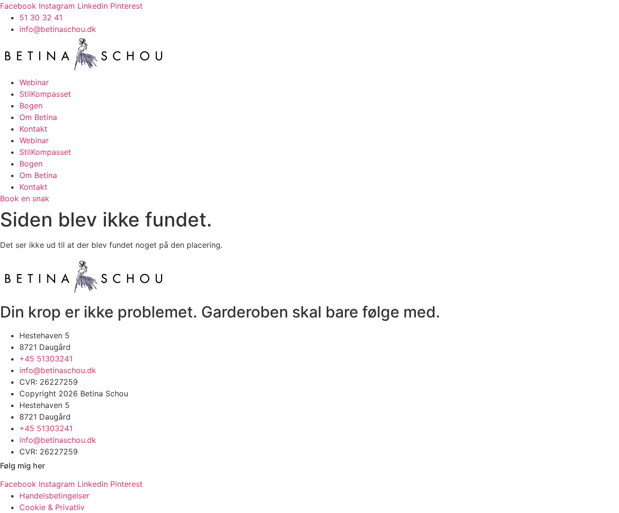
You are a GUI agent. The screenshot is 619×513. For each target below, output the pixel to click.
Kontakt (33, 129)
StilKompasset (45, 94)
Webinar (34, 82)
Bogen (31, 105)
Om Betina (38, 117)
